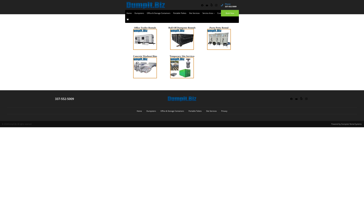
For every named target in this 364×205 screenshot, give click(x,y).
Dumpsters (139, 13)
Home (129, 13)
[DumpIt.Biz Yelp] (211, 5)
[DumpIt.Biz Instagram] (216, 5)
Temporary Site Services (182, 56)
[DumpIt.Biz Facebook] (202, 5)
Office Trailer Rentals (145, 27)
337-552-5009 (64, 99)
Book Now (230, 13)
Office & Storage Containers (158, 13)
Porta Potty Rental (218, 27)
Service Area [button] (207, 13)
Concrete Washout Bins (145, 56)
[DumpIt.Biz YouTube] (207, 5)
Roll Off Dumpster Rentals (182, 27)
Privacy (224, 111)
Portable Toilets (179, 13)
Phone (228, 4)
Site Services (194, 13)
